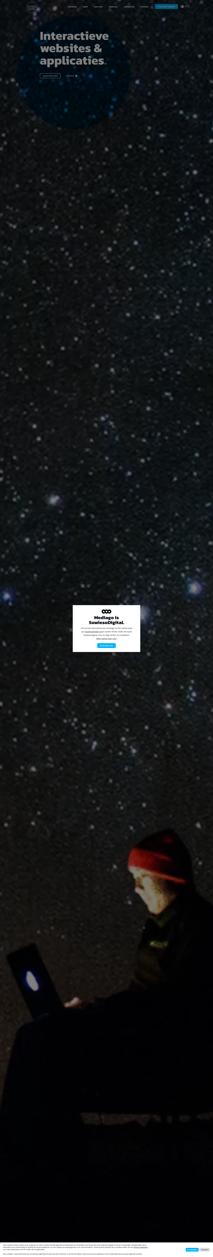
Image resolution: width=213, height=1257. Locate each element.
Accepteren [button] (192, 1249)
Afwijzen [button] (204, 1249)
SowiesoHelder (92, 632)
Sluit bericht (106, 645)
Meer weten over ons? (106, 639)
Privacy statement (141, 1247)
